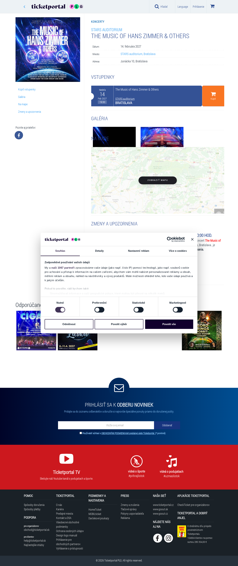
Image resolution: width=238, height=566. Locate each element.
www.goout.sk (160, 509)
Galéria (21, 97)
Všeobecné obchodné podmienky (67, 524)
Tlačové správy (129, 509)
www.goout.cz (160, 513)
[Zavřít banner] (192, 239)
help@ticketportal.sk (35, 540)
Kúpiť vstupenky (27, 89)
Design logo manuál (66, 535)
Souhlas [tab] (60, 250)
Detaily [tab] (99, 250)
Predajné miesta (64, 513)
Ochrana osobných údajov (70, 531)
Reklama (125, 518)
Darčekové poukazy (99, 518)
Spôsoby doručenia (34, 505)
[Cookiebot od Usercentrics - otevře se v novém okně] (169, 239)
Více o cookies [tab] (178, 250)
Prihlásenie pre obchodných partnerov (68, 542)
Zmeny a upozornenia (29, 111)
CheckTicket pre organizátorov (193, 505)
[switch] (99, 310)
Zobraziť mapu (157, 180)
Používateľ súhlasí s (124, 433)
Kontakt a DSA (63, 518)
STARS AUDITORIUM (106, 29)
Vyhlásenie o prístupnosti (69, 548)
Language (183, 6)
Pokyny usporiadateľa (132, 513)
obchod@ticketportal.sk (36, 530)
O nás (59, 505)
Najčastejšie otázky (34, 545)
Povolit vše (169, 324)
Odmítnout (68, 324)
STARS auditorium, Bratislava (138, 54)
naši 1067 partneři (63, 267)
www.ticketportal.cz (163, 505)
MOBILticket (95, 514)
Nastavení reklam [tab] (138, 250)
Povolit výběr (119, 324)
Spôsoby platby (32, 509)
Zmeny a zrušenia (130, 505)
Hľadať (164, 6)
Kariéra (60, 509)
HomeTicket (95, 509)
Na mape (23, 104)
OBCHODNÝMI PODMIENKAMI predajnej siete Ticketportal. (128, 433)
